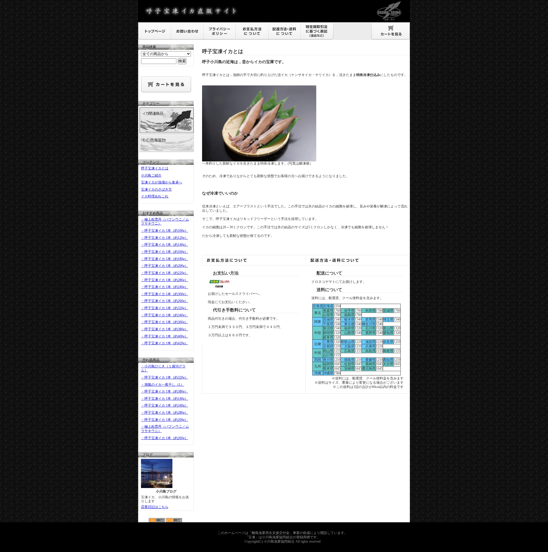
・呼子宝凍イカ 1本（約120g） (164, 238)
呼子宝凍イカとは (154, 168)
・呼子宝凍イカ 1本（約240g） (164, 287)
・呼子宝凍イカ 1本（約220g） (164, 273)
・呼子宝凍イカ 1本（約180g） (164, 259)
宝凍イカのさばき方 (156, 189)
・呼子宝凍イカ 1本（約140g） (164, 245)
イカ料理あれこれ (154, 196)
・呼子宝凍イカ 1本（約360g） (164, 322)
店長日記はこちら (154, 507)
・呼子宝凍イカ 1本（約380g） (164, 329)
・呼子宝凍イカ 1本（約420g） (164, 343)
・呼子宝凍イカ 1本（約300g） (164, 294)
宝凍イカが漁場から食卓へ (161, 182)
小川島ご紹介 (151, 175)
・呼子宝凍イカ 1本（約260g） (164, 301)
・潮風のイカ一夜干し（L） (162, 385)
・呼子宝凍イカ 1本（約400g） (164, 336)
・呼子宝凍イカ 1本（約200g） (164, 266)
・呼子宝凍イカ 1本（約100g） (164, 231)
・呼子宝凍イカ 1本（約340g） (164, 315)
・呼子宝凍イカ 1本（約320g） (164, 308)
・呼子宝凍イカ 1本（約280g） (164, 280)
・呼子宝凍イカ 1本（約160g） (164, 252)
